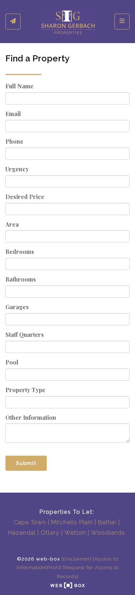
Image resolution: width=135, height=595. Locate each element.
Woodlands (108, 532)
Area (12, 224)
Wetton (75, 532)
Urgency (17, 169)
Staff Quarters (24, 334)
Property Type (25, 390)
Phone (14, 141)
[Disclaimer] (76, 559)
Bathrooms (20, 279)
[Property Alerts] (13, 21)
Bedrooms (19, 251)
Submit (26, 463)
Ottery (50, 532)
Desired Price (24, 196)
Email (13, 113)
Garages (17, 307)
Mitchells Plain (72, 522)
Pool (11, 362)
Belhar (107, 522)
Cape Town (30, 522)
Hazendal (22, 532)
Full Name (19, 86)
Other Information (30, 417)
